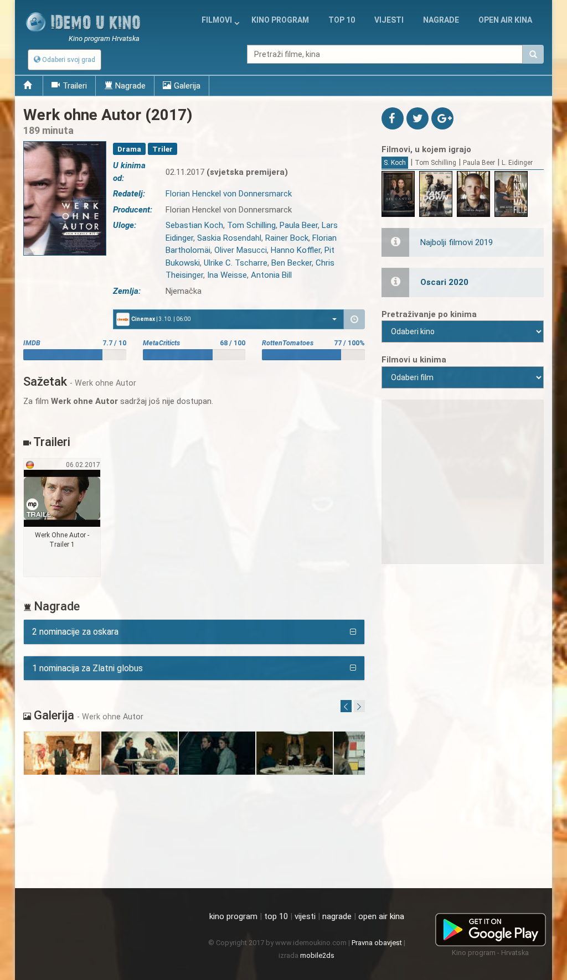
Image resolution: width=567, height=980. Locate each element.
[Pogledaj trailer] (64, 141)
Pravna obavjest (377, 942)
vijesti (389, 19)
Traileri (75, 86)
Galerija (187, 86)
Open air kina (505, 19)
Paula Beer (479, 163)
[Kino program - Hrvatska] (490, 927)
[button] (228, 319)
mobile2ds (317, 955)
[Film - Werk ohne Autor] (62, 753)
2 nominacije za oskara (75, 631)
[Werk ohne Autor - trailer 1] (62, 518)
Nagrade (130, 86)
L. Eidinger (517, 163)
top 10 (276, 916)
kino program (280, 19)
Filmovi (217, 19)
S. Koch (395, 163)
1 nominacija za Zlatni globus (87, 668)
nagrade (441, 19)
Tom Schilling (435, 163)
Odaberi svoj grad (67, 60)
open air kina (381, 916)
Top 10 (341, 19)
